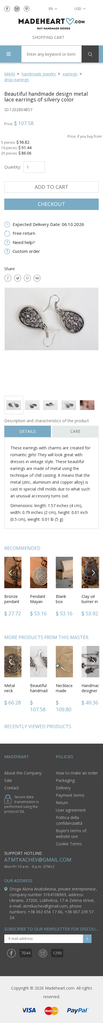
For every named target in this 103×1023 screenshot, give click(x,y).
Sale (8, 780)
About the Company (22, 773)
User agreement (71, 810)
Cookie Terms (69, 843)
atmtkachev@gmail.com (37, 859)
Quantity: (12, 167)
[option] (51, 339)
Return (62, 802)
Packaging (65, 780)
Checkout (51, 204)
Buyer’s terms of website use (71, 833)
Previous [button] (10, 572)
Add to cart (51, 186)
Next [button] (93, 572)
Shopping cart (48, 37)
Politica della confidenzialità (69, 820)
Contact (11, 787)
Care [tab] (75, 431)
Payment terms (70, 795)
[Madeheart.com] (51, 23)
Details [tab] (27, 431)
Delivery (63, 787)
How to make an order (77, 773)
